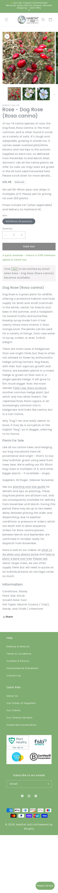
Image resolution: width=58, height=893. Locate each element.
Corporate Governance (21, 724)
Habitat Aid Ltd (26, 824)
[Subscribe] (47, 784)
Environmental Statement (22, 668)
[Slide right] (54, 94)
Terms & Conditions (18, 653)
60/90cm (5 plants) (20, 222)
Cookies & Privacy (17, 661)
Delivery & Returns (17, 646)
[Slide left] (3, 94)
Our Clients (13, 710)
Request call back (45, 885)
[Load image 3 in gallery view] (43, 93)
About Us (12, 696)
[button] (6, 19)
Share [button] (9, 616)
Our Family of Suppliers (21, 703)
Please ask (40, 558)
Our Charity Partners (19, 717)
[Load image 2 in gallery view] (28, 93)
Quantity (7, 228)
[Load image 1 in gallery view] (14, 93)
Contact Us (13, 675)
